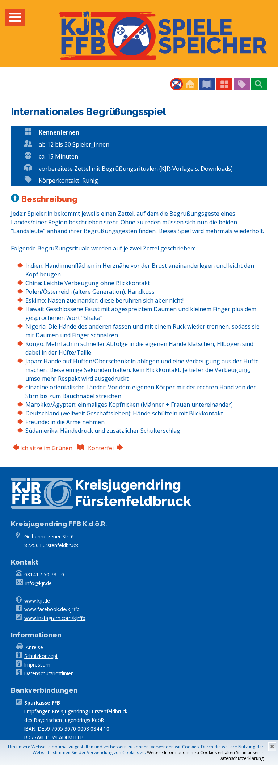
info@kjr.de (38, 583)
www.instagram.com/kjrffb (54, 617)
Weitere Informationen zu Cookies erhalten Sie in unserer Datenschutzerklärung (205, 755)
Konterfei (101, 448)
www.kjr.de (37, 600)
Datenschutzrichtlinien (49, 673)
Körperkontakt (59, 181)
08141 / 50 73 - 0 (44, 574)
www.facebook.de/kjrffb (52, 609)
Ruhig (90, 181)
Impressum (37, 664)
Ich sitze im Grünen (46, 448)
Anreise (34, 647)
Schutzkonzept (41, 655)
